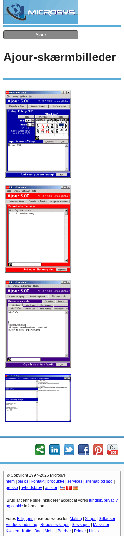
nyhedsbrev (31, 487)
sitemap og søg (99, 481)
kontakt (37, 481)
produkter (55, 481)
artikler (51, 487)
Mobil (50, 531)
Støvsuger (81, 524)
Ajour (40, 34)
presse (12, 487)
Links (94, 531)
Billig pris (25, 518)
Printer (80, 531)
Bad (38, 531)
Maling (76, 518)
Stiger (90, 518)
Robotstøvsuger (54, 524)
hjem (10, 481)
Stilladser (107, 518)
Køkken (12, 531)
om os (23, 481)
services (74, 481)
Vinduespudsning (21, 524)
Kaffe (26, 531)
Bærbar (64, 531)
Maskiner (101, 524)
